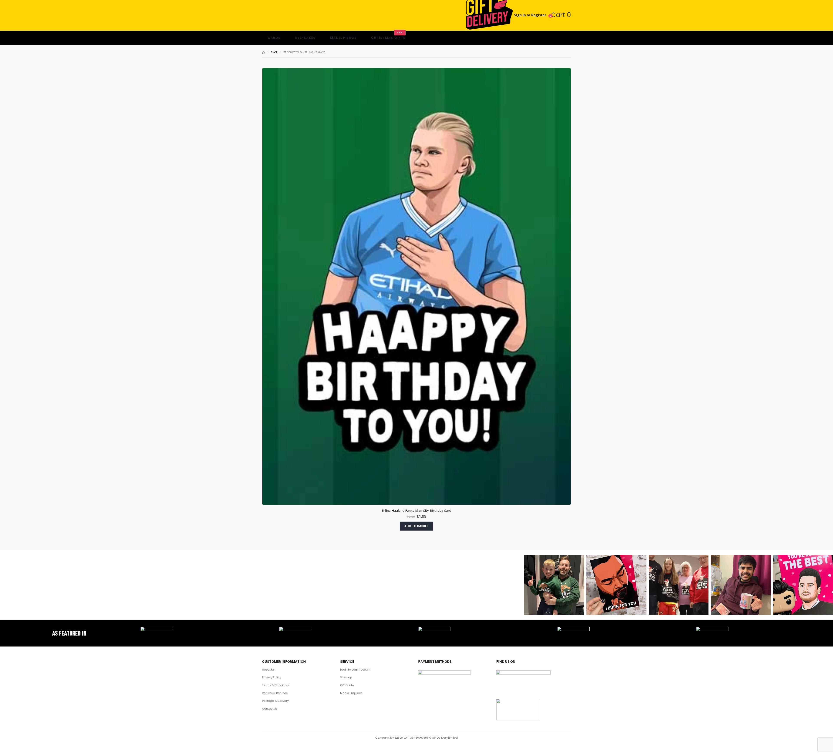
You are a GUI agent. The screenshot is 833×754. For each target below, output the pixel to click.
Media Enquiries (351, 693)
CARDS (274, 38)
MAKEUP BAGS (343, 38)
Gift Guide (347, 685)
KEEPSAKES (305, 38)
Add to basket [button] (416, 526)
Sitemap (346, 677)
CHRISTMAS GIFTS (388, 35)
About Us (268, 670)
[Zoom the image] (157, 629)
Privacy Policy (271, 677)
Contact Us (269, 709)
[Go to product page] (416, 286)
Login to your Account (355, 670)
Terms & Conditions (276, 685)
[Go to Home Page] (263, 52)
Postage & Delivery (275, 701)
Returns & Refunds (275, 693)
